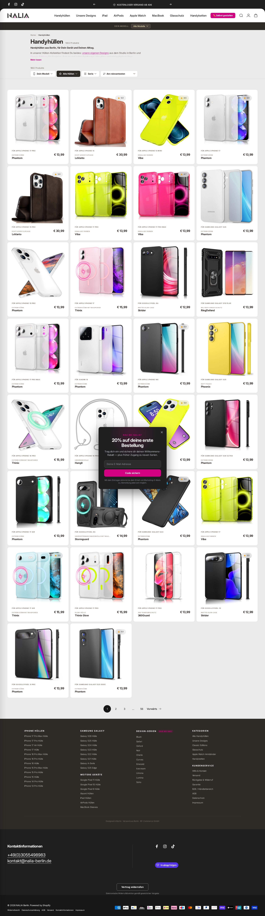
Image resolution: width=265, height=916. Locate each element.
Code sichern (132, 473)
